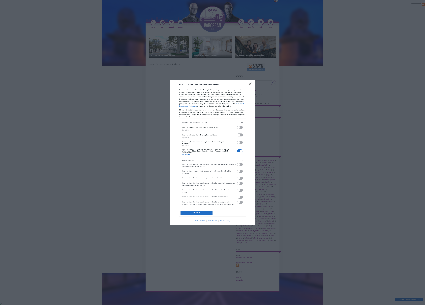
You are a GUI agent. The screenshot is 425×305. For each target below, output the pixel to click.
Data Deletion (200, 221)
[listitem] (212, 122)
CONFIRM (196, 213)
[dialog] (212, 152)
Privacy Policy (225, 221)
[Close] (251, 84)
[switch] (240, 127)
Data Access (212, 221)
